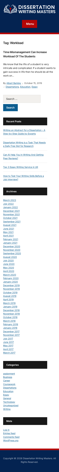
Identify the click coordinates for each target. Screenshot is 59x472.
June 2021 (8, 228)
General (7, 398)
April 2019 (8, 299)
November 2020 (11, 250)
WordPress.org (10, 440)
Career (6, 380)
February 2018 (10, 324)
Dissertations (12, 86)
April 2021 (8, 235)
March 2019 (9, 303)
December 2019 (11, 285)
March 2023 (9, 200)
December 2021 (11, 211)
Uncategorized (10, 405)
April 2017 (8, 349)
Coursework (9, 384)
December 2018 (11, 310)
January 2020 (10, 281)
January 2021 (10, 242)
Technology (9, 402)
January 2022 (10, 207)
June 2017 (8, 342)
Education (25, 86)
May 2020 (8, 267)
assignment (9, 373)
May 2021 (8, 232)
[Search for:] (25, 99)
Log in (6, 429)
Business (7, 377)
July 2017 (8, 338)
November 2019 (11, 288)
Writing (7, 409)
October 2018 (10, 317)
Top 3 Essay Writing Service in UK (20, 167)
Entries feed (9, 433)
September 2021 (11, 221)
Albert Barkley (13, 83)
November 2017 (11, 335)
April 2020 (8, 271)
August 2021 (9, 225)
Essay (35, 86)
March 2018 (9, 320)
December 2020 (11, 246)
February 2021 (10, 239)
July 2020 (8, 260)
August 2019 (9, 296)
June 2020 (8, 264)
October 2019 (10, 292)
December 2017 (11, 331)
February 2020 (11, 278)
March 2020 (9, 274)
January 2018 (10, 327)
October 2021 (10, 218)
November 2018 (11, 313)
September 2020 (12, 253)
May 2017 (8, 345)
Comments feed (11, 437)
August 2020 (10, 257)
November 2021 (11, 214)
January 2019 (10, 306)
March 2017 (9, 352)
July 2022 (8, 203)
